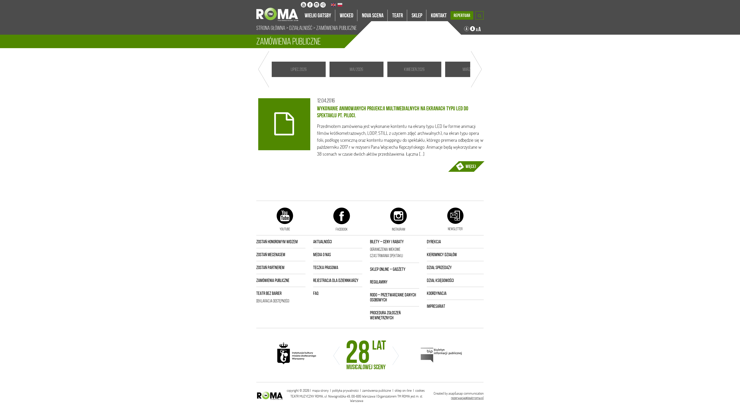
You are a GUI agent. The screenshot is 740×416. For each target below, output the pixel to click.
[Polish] (340, 5)
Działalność (300, 28)
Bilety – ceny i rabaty (387, 241)
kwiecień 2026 (414, 69)
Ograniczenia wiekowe (385, 249)
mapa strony (320, 390)
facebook (342, 229)
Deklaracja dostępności (272, 301)
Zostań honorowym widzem (277, 241)
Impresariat (436, 306)
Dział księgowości (440, 280)
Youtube (285, 229)
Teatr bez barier (269, 293)
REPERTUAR (462, 15)
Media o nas (322, 254)
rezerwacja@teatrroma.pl (467, 398)
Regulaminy (379, 281)
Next (476, 69)
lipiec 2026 (299, 69)
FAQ (316, 293)
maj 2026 (356, 69)
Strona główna (270, 28)
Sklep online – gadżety (387, 269)
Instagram (398, 229)
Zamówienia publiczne (272, 280)
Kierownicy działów (442, 254)
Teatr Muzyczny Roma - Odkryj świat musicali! (278, 10)
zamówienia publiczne (376, 390)
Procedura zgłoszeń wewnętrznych (385, 315)
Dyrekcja (434, 241)
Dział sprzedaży (439, 267)
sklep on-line (403, 390)
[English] (333, 5)
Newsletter (455, 229)
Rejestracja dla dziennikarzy (335, 280)
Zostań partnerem (270, 267)
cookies (420, 390)
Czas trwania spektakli (386, 255)
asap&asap (455, 393)
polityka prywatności (345, 390)
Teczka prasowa (325, 267)
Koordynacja (437, 293)
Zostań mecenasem (270, 254)
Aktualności (322, 241)
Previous (263, 69)
